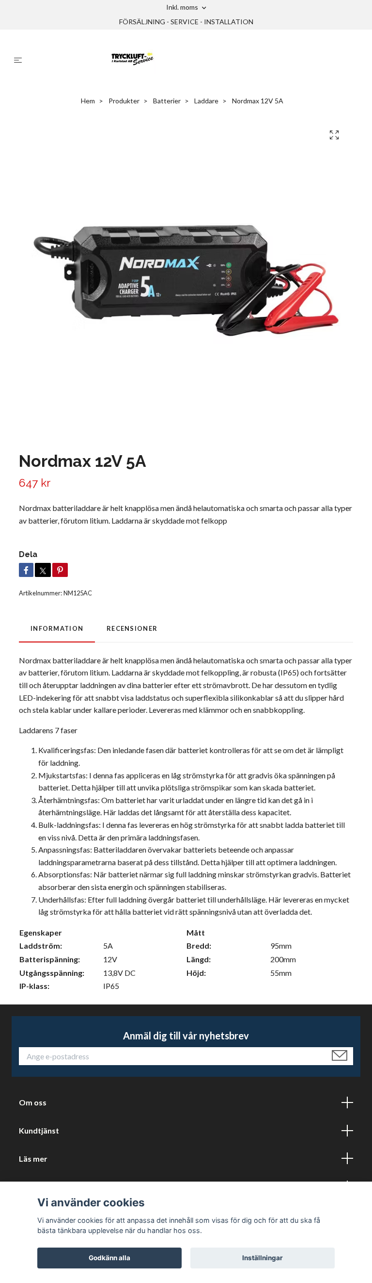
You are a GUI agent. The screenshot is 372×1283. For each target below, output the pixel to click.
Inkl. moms (183, 7)
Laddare (206, 101)
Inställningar (262, 1258)
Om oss (32, 1102)
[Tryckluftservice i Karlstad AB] (194, 59)
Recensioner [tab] (132, 628)
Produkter (124, 101)
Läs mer (33, 1158)
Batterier (167, 101)
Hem (88, 101)
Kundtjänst (39, 1130)
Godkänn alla (109, 1258)
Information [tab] (57, 628)
